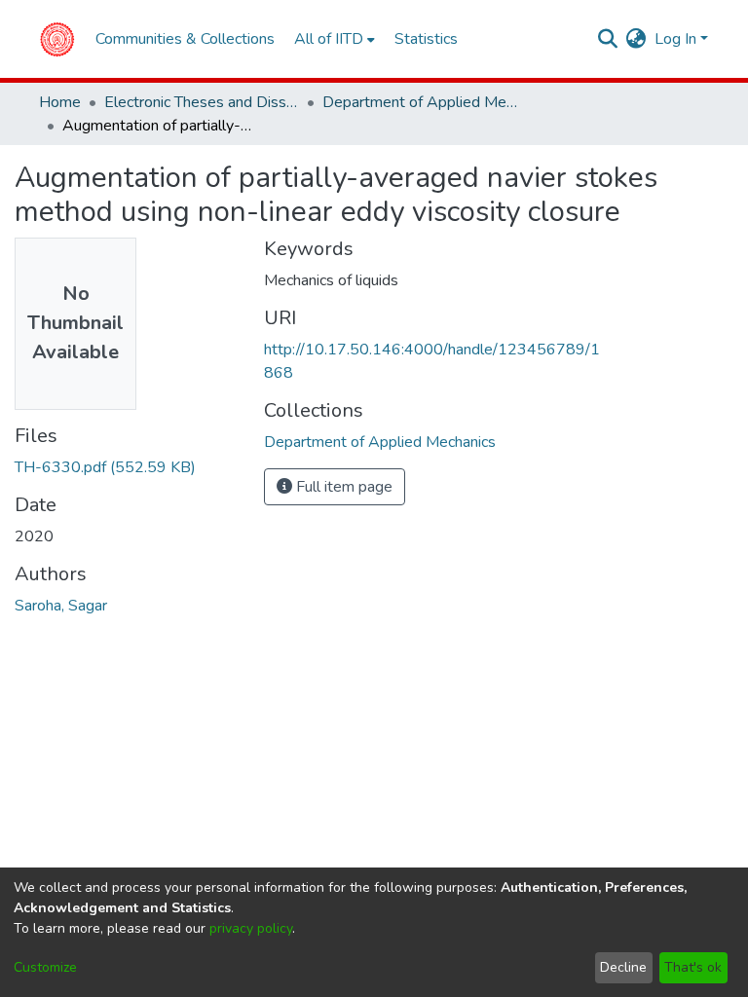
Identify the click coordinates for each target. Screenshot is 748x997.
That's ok (693, 967)
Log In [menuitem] (675, 39)
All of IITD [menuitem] (328, 39)
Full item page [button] (342, 487)
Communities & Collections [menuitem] (185, 39)
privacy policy (250, 928)
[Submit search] (608, 39)
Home (60, 102)
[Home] (57, 38)
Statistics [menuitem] (426, 39)
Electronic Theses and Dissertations (201, 102)
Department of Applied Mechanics (419, 102)
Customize (45, 967)
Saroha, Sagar (61, 605)
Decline (623, 967)
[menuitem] (636, 39)
